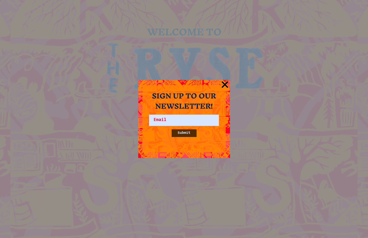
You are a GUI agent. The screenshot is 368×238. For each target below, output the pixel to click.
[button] (224, 84)
